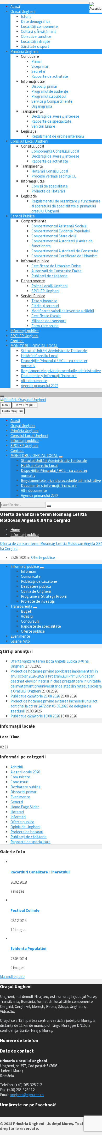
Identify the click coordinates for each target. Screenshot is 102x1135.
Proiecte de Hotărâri (48, 191)
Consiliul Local (32, 146)
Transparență (32, 111)
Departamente (33, 280)
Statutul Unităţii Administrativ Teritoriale (54, 350)
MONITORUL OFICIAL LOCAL (34, 345)
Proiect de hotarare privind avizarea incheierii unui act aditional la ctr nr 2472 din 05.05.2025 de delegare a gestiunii (54, 706)
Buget (26, 611)
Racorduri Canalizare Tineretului (40, 872)
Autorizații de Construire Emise (56, 270)
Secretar (38, 71)
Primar (36, 61)
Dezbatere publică (36, 586)
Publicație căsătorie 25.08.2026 (35, 696)
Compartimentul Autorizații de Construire (64, 250)
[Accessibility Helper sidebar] (95, 6)
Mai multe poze (12, 976)
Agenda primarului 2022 (39, 385)
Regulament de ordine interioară (57, 136)
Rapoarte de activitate (49, 76)
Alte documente (34, 380)
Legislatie (29, 196)
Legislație (29, 131)
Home (15, 529)
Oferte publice (43, 557)
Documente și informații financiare (49, 375)
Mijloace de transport (48, 320)
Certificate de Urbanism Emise (56, 265)
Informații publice (35, 260)
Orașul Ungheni (22, 11)
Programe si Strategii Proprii (44, 596)
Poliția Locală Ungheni (49, 285)
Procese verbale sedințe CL (53, 176)
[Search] (49, 506)
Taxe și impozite (44, 300)
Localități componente (39, 26)
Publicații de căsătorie (49, 275)
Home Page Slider (24, 806)
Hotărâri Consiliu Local (49, 171)
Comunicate (31, 576)
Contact (17, 340)
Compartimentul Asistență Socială (59, 225)
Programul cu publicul (48, 96)
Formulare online (45, 325)
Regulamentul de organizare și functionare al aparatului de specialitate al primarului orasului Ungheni (65, 206)
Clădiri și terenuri (45, 305)
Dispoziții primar (44, 86)
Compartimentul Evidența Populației (60, 230)
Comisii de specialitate (49, 186)
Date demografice (35, 21)
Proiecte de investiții (38, 601)
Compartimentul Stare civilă (53, 235)
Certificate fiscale (46, 315)
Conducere (30, 56)
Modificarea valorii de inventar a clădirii (62, 310)
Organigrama (41, 106)
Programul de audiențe (49, 91)
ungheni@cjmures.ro (27, 1094)
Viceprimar (39, 66)
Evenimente (20, 636)
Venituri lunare (43, 126)
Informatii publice (24, 566)
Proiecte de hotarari (26, 831)
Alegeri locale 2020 (25, 771)
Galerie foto (20, 641)
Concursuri (30, 621)
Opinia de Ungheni (36, 591)
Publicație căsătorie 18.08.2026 (35, 716)
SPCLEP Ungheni (45, 290)
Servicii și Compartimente (51, 101)
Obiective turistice (36, 36)
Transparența (21, 606)
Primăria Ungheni (24, 51)
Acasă (15, 6)
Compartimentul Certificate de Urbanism (64, 255)
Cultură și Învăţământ (38, 31)
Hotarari (17, 811)
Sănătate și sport (35, 46)
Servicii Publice (22, 216)
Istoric (26, 16)
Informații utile (33, 81)
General (16, 801)
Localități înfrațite (35, 41)
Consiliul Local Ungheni (29, 141)
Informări (28, 571)
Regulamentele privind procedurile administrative (61, 370)
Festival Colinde (24, 910)
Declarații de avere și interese (55, 116)
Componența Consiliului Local (55, 151)
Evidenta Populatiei (28, 948)
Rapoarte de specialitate (51, 121)
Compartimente (34, 220)
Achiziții (27, 616)
